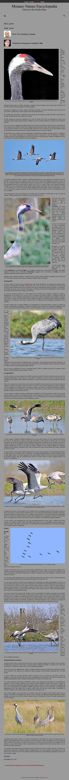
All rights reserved (44, 777)
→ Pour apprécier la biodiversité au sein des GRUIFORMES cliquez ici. (24, 765)
